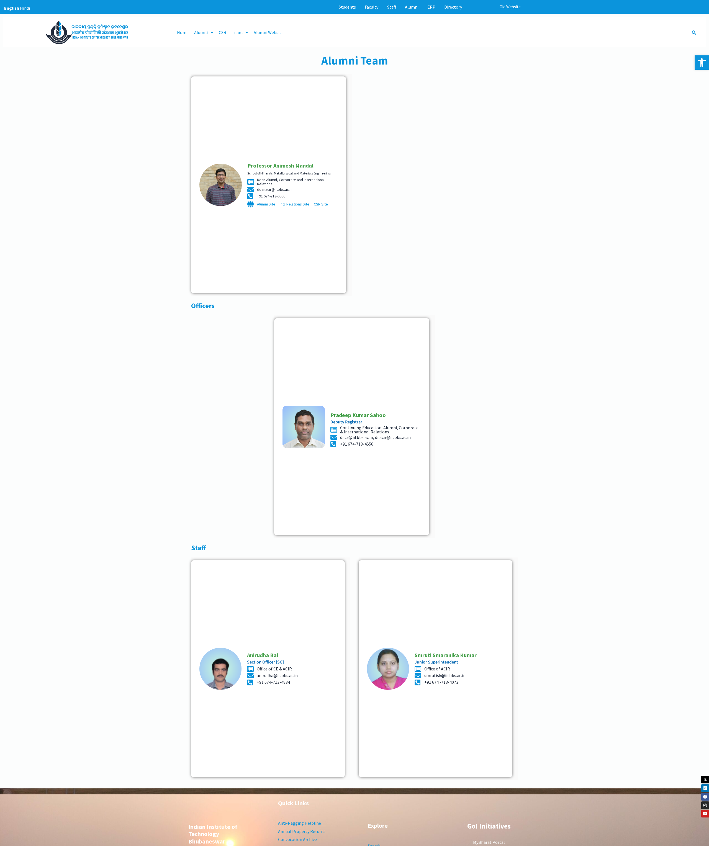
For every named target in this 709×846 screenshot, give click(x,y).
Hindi (25, 8)
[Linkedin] (705, 788)
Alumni (411, 7)
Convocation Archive (297, 839)
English (11, 8)
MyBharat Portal (489, 842)
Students (347, 7)
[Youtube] (705, 813)
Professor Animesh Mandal (280, 165)
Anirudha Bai (262, 655)
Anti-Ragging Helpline (299, 823)
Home (183, 32)
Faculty (371, 7)
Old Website (510, 6)
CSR (222, 32)
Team (237, 32)
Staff (391, 7)
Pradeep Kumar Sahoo (358, 415)
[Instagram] (705, 805)
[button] (702, 62)
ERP (431, 7)
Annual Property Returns (301, 831)
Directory (453, 7)
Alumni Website (269, 32)
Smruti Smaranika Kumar (446, 655)
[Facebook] (705, 797)
